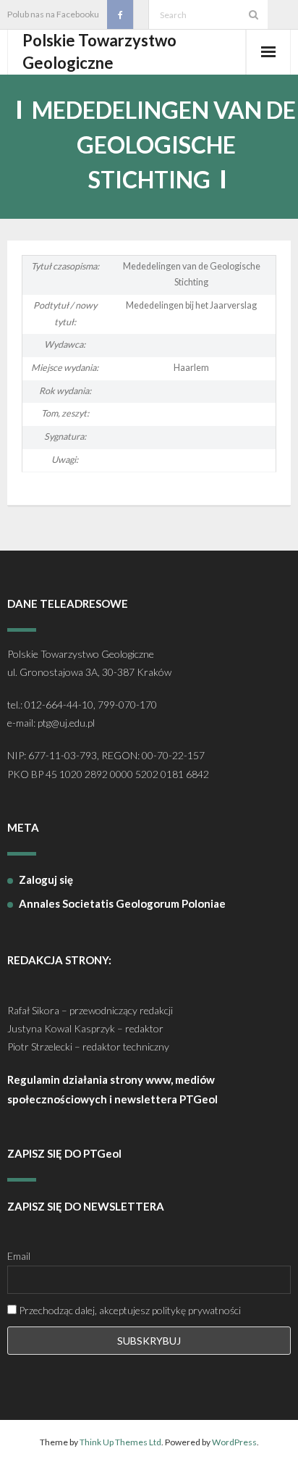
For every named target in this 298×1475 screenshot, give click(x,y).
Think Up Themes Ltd (120, 1442)
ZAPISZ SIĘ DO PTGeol (64, 1153)
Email (18, 1256)
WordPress (234, 1442)
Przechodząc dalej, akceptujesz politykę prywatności (129, 1310)
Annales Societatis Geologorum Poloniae (122, 903)
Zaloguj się (46, 879)
